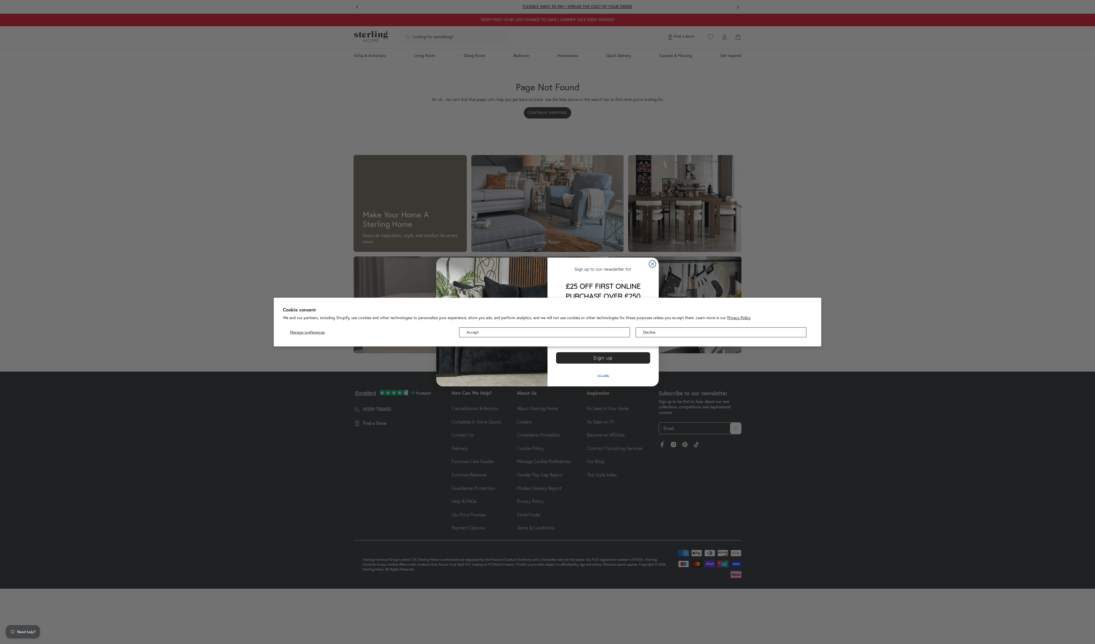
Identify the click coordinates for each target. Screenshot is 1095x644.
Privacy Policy (739, 317)
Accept (473, 332)
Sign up (603, 358)
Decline (649, 332)
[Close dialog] (652, 263)
